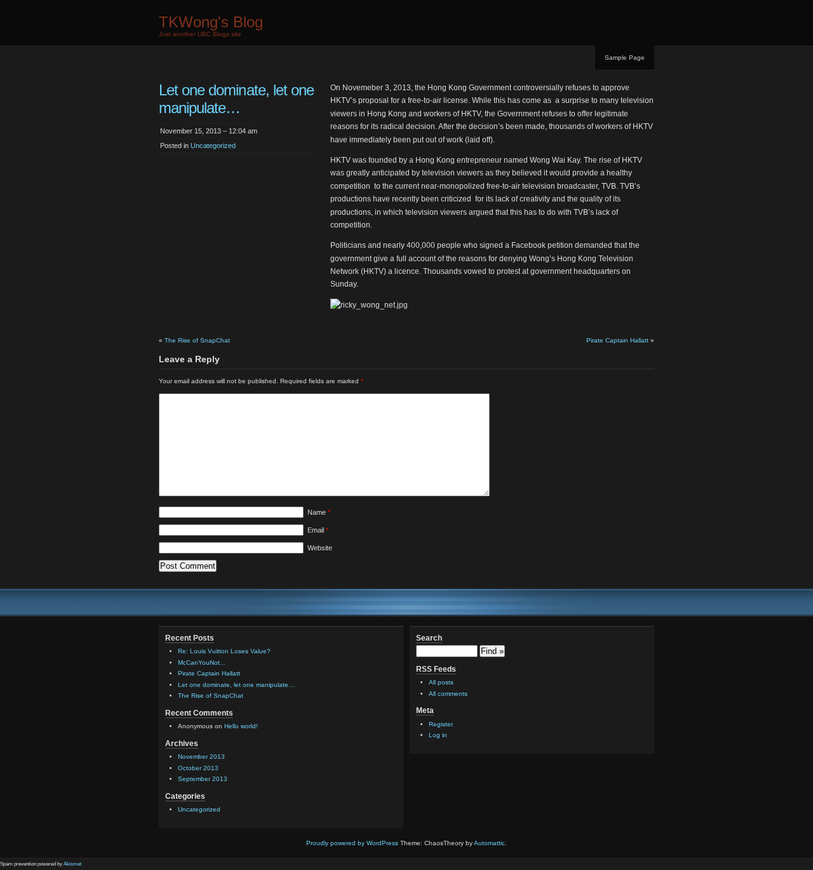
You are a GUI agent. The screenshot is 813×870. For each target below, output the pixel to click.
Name (318, 512)
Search (429, 638)
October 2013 (198, 768)
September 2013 (202, 778)
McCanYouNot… (202, 662)
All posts (441, 682)
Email (317, 530)
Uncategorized (213, 145)
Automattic (489, 842)
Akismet (72, 864)
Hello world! (241, 726)
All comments (448, 693)
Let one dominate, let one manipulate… (236, 684)
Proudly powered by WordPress (352, 842)
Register (441, 724)
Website (319, 548)
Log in (438, 734)
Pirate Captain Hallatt (617, 340)
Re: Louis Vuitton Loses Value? (224, 651)
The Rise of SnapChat (197, 340)
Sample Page (625, 57)
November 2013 (201, 756)
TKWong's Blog (211, 22)
